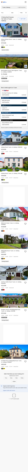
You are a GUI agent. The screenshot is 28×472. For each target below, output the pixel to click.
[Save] (26, 12)
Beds (12, 12)
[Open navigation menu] (25, 2)
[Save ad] (25, 40)
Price (2, 12)
